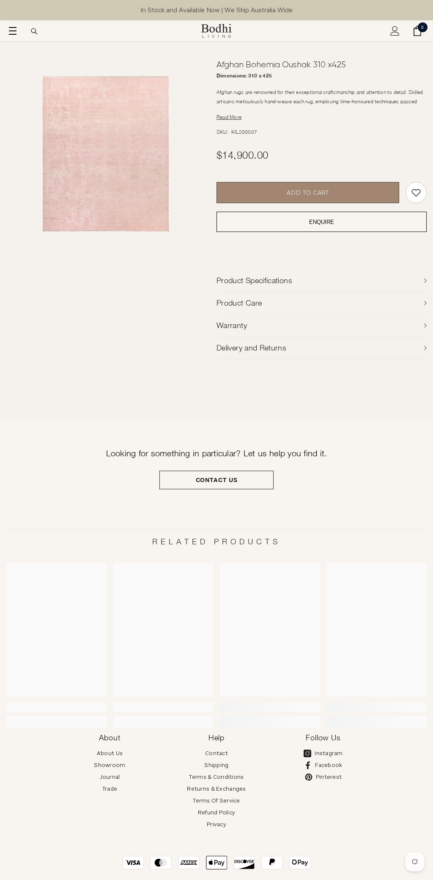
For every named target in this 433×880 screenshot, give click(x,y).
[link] (56, 707)
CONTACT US (217, 479)
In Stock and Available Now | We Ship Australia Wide (216, 10)
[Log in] (395, 31)
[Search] (34, 31)
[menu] (11, 31)
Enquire (321, 222)
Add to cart (308, 192)
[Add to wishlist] (416, 192)
